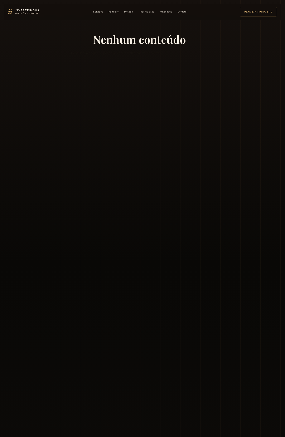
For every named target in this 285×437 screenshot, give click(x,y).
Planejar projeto (258, 11)
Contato (182, 11)
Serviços (98, 11)
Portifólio (113, 11)
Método (128, 11)
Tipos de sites (146, 11)
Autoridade (166, 11)
